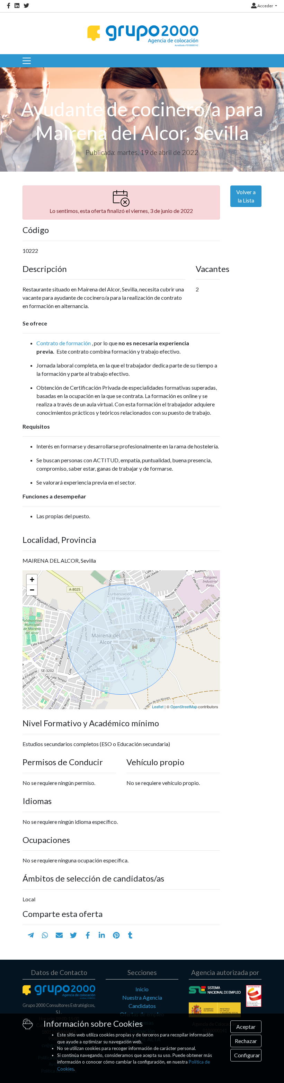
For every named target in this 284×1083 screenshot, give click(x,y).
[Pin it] (116, 935)
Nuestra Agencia (142, 997)
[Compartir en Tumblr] (130, 935)
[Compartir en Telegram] (31, 935)
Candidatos (142, 1005)
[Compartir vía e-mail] (59, 935)
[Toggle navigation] (26, 60)
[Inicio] (142, 29)
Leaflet (157, 706)
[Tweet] (73, 935)
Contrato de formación (63, 343)
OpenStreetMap (183, 706)
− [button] (32, 590)
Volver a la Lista (246, 196)
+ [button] (32, 579)
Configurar (247, 1055)
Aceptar (246, 1026)
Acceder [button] (265, 5)
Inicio (142, 989)
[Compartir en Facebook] (88, 935)
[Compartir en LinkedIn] (102, 935)
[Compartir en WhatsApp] (45, 935)
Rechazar (246, 1040)
